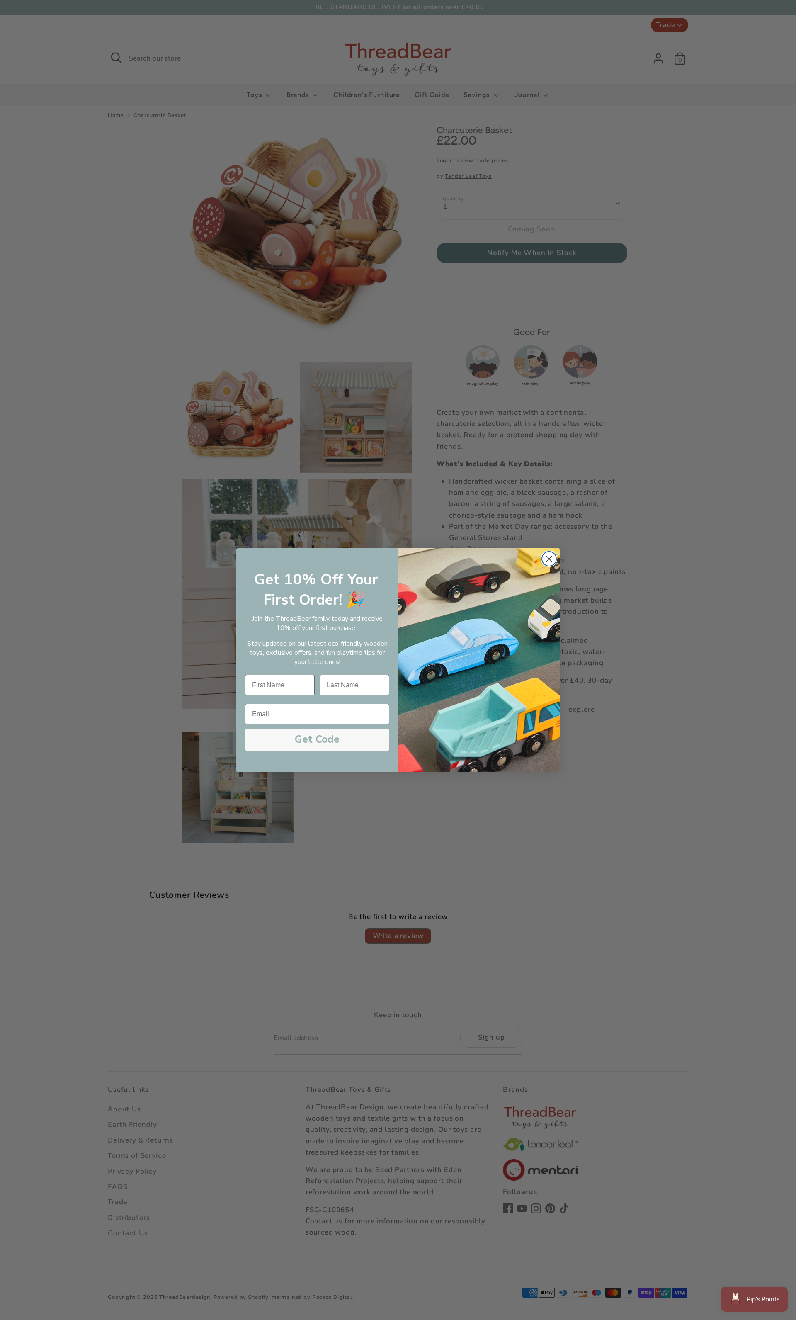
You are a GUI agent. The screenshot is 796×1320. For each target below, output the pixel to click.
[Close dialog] (549, 559)
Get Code (317, 739)
